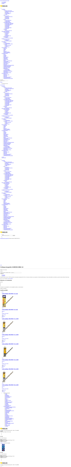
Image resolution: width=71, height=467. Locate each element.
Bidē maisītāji (7, 28)
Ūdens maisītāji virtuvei (8, 24)
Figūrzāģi (5, 56)
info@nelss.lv (4, 2)
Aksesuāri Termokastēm (8, 192)
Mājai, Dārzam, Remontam (5, 31)
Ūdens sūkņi (7, 33)
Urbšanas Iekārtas (6, 61)
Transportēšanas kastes (6, 39)
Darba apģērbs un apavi (5, 73)
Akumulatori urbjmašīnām (7, 66)
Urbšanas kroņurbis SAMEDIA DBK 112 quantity (7, 272)
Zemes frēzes (7, 32)
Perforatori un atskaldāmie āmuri (8, 60)
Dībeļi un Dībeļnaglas (8, 45)
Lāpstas (5, 200)
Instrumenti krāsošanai (6, 220)
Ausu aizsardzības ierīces (7, 77)
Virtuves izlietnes (7, 172)
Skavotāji (5, 206)
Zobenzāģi (5, 55)
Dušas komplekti (7, 25)
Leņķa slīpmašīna (6, 59)
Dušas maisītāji (7, 178)
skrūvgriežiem (7, 404)
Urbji (8, 238)
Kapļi (4, 50)
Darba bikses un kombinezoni (7, 228)
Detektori (6, 37)
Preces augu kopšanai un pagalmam (8, 189)
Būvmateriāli (3, 41)
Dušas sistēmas (7, 26)
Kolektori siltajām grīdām (8, 10)
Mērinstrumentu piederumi (7, 70)
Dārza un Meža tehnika (7, 109)
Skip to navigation (2, 0)
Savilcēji (6, 123)
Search (3, 234)
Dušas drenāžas (7, 18)
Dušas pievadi (7, 95)
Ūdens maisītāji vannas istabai (9, 175)
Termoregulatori (7, 13)
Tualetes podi (5, 106)
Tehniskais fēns (6, 58)
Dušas (4, 92)
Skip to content (7, 0)
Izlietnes (5, 19)
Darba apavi (5, 151)
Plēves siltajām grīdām (8, 164)
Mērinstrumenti (6, 145)
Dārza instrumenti (4, 47)
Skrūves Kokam (7, 46)
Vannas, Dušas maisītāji (8, 27)
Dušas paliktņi (7, 17)
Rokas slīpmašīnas (6, 134)
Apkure (5, 161)
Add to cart (2, 273)
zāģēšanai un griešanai (8, 405)
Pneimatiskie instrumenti (7, 62)
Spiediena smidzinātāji (6, 203)
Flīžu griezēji (5, 64)
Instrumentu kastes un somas (7, 217)
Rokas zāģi (5, 51)
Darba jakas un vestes (6, 74)
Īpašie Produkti (4, 157)
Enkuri (6, 44)
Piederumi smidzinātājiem (7, 52)
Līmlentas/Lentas (7, 120)
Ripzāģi (5, 137)
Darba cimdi (5, 76)
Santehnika (3, 9)
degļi (6, 398)
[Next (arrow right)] (1, 466)
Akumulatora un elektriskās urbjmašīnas (9, 65)
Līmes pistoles (5, 214)
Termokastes (7, 40)
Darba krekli (5, 75)
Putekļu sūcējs (5, 57)
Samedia (11, 278)
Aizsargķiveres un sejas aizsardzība (8, 78)
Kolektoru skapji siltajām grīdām (9, 11)
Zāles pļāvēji (7, 186)
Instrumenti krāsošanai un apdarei (9, 410)
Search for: (3, 235)
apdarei (6, 393)
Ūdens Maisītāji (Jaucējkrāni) (7, 22)
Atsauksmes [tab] (3, 275)
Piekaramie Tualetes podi (8, 30)
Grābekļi (5, 49)
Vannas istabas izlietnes (8, 20)
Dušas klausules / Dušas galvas (9, 23)
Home (1, 238)
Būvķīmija (5, 42)
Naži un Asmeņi (7, 69)
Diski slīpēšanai (6, 71)
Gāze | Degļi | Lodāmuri (7, 67)
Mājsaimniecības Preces (8, 402)
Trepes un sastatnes (6, 63)
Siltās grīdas (6, 12)
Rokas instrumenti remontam (7, 72)
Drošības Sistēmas (6, 36)
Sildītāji (6, 14)
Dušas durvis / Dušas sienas (8, 16)
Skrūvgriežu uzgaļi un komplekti (8, 148)
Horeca (3, 38)
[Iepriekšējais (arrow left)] (0, 466)
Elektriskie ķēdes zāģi (8, 35)
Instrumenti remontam (5, 53)
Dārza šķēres (5, 48)
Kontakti (3, 3)
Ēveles (4, 54)
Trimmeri (6, 34)
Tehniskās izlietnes (7, 21)
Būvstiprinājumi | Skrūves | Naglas (8, 43)
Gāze (6, 409)
